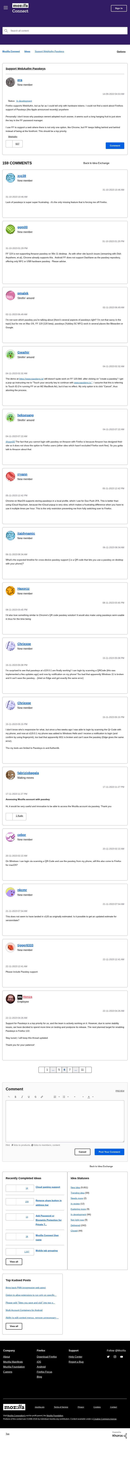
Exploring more (14, 1309)
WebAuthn (13, 136)
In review (10, 1304)
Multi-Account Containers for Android (90, 1313)
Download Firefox (46, 1364)
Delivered (11, 1326)
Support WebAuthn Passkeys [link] (50, 51)
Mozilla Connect (21, 8)
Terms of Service (63, 1414)
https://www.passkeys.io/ (33, 377)
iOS (38, 1369)
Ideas (28, 51)
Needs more (12, 1299)
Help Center (75, 1364)
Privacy (83, 1414)
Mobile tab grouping (49, 1249)
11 (82, 1068)
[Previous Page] (42, 1068)
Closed (9, 1331)
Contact (6, 1420)
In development (25, 100)
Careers (7, 1379)
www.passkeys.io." (105, 380)
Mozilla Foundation (14, 1374)
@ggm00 (10, 439)
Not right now (13, 1320)
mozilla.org (40, 1414)
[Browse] (6, 7)
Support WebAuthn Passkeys (24, 68)
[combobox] (65, 30)
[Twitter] (108, 1364)
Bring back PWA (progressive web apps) (92, 1286)
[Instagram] (115, 1364)
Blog (38, 1384)
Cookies (101, 1414)
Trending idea (13, 1293)
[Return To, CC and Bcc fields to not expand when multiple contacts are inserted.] (121, 162)
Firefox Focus (44, 1379)
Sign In (119, 8)
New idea (11, 1288)
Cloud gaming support (50, 1185)
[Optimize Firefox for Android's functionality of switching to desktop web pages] (116, 162)
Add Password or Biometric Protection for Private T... (52, 1218)
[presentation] (9, 1095)
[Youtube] (121, 1364)
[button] (9, 143)
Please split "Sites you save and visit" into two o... (97, 1305)
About (6, 1364)
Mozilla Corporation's (18, 1427)
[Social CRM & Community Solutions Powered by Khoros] (120, 1450)
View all (14, 1260)
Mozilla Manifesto (13, 1369)
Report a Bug (76, 1369)
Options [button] (121, 51)
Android (40, 1374)
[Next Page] (87, 1068)
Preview (120, 1089)
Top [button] (8, 1449)
